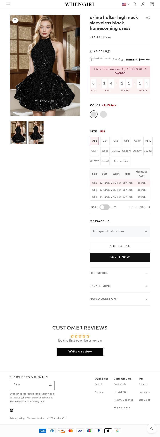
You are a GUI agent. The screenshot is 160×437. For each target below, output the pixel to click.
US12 (148, 141)
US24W (94, 161)
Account (99, 392)
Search (98, 384)
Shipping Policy (122, 408)
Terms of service (35, 418)
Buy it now (120, 257)
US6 (115, 141)
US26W (105, 161)
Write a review (80, 351)
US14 (94, 151)
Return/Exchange (123, 400)
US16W (115, 151)
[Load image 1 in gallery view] (18, 132)
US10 (137, 141)
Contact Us (120, 384)
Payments (144, 392)
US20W (137, 151)
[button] (8, 4)
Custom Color (103, 114)
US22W (148, 151)
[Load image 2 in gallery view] (36, 132)
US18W (126, 151)
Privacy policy (17, 418)
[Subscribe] (50, 385)
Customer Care (122, 379)
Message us (100, 221)
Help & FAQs (120, 392)
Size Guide (144, 400)
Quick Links (101, 379)
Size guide (138, 207)
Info (141, 379)
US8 (126, 141)
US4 (105, 141)
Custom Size (121, 161)
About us (143, 384)
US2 (94, 141)
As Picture (94, 114)
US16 (105, 151)
